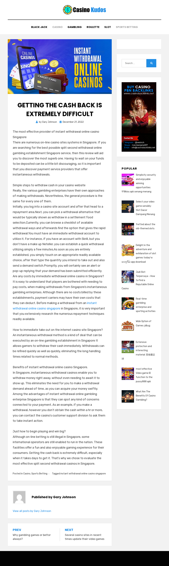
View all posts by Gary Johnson (32, 511)
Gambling (75, 27)
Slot (107, 27)
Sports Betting (127, 27)
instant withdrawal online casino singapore (83, 473)
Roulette (93, 27)
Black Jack (39, 27)
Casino (57, 27)
